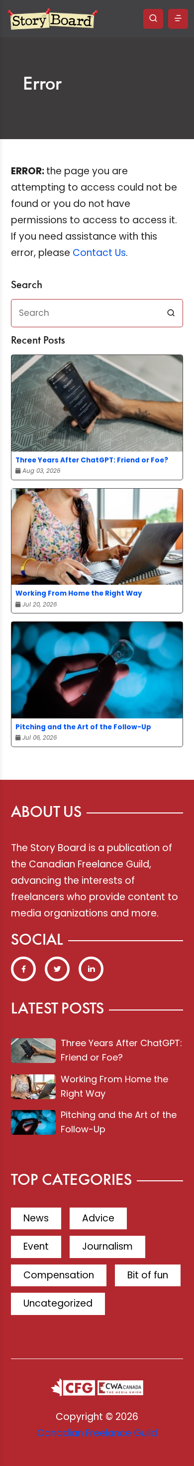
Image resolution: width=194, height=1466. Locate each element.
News (36, 1218)
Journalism (107, 1246)
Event (36, 1246)
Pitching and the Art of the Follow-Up (83, 727)
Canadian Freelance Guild (97, 1433)
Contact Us (99, 252)
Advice (98, 1218)
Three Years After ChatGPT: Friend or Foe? (91, 460)
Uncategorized (58, 1303)
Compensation (58, 1275)
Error (42, 84)
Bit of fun (147, 1275)
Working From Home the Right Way (78, 593)
